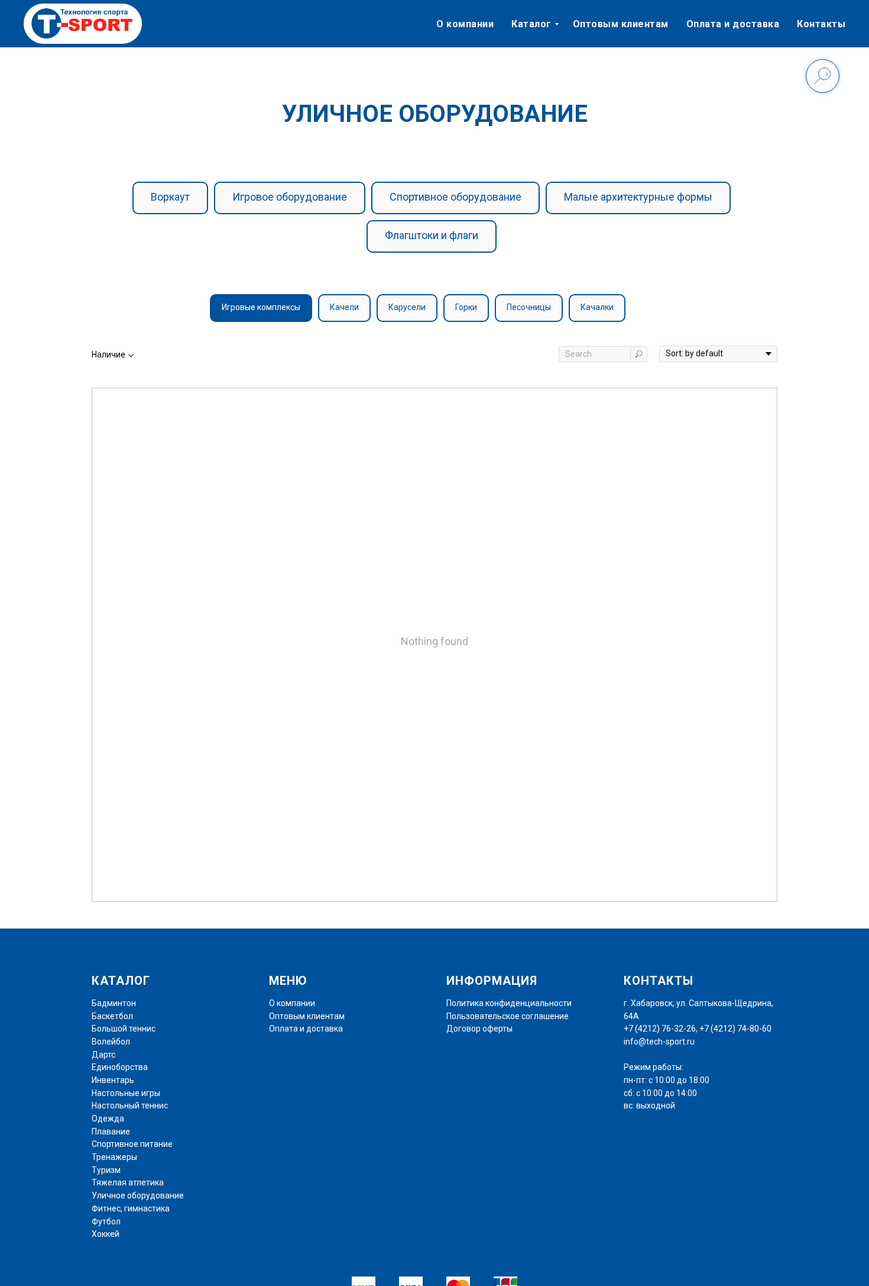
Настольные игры (126, 1093)
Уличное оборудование (138, 1195)
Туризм (106, 1170)
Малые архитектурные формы (638, 197)
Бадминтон (114, 1003)
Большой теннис (123, 1028)
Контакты (821, 24)
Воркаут (170, 197)
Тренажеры (114, 1157)
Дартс (103, 1054)
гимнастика (146, 1208)
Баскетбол (112, 1016)
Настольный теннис (130, 1105)
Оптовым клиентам (621, 24)
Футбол (106, 1221)
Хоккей (105, 1234)
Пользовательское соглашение (507, 1016)
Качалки (597, 307)
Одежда (108, 1118)
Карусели (407, 307)
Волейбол (111, 1041)
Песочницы (529, 307)
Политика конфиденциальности (509, 1003)
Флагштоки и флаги (431, 235)
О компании (465, 24)
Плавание (111, 1131)
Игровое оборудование (289, 197)
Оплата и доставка (733, 24)
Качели (344, 307)
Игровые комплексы (261, 307)
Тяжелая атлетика (128, 1182)
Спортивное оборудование (455, 197)
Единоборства (120, 1067)
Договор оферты (479, 1028)
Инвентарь (113, 1080)
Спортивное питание (132, 1144)
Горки (466, 307)
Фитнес (106, 1208)
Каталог (531, 24)
